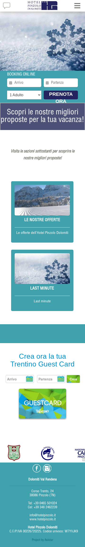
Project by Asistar (42, 540)
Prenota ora (61, 95)
